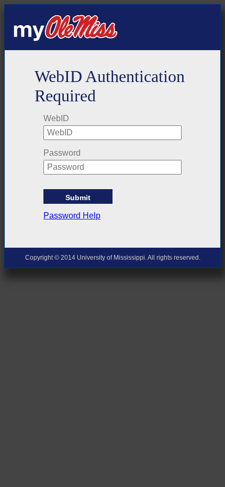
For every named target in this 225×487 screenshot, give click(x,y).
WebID (56, 118)
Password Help (71, 215)
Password (62, 152)
